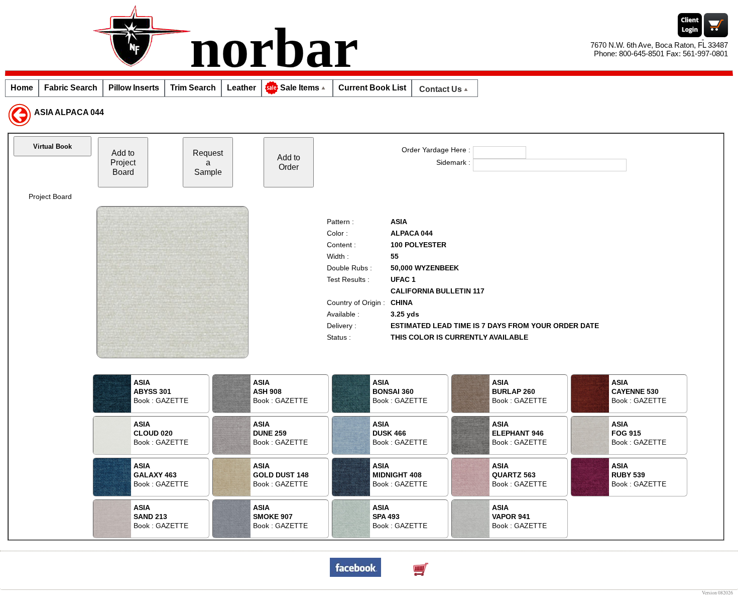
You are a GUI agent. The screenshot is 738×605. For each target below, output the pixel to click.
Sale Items (299, 87)
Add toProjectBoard (123, 162)
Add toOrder (288, 162)
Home (22, 87)
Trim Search (193, 87)
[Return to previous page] (20, 114)
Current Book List (372, 87)
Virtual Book (52, 146)
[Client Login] (691, 36)
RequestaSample (208, 162)
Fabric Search (70, 87)
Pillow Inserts (133, 87)
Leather (241, 87)
